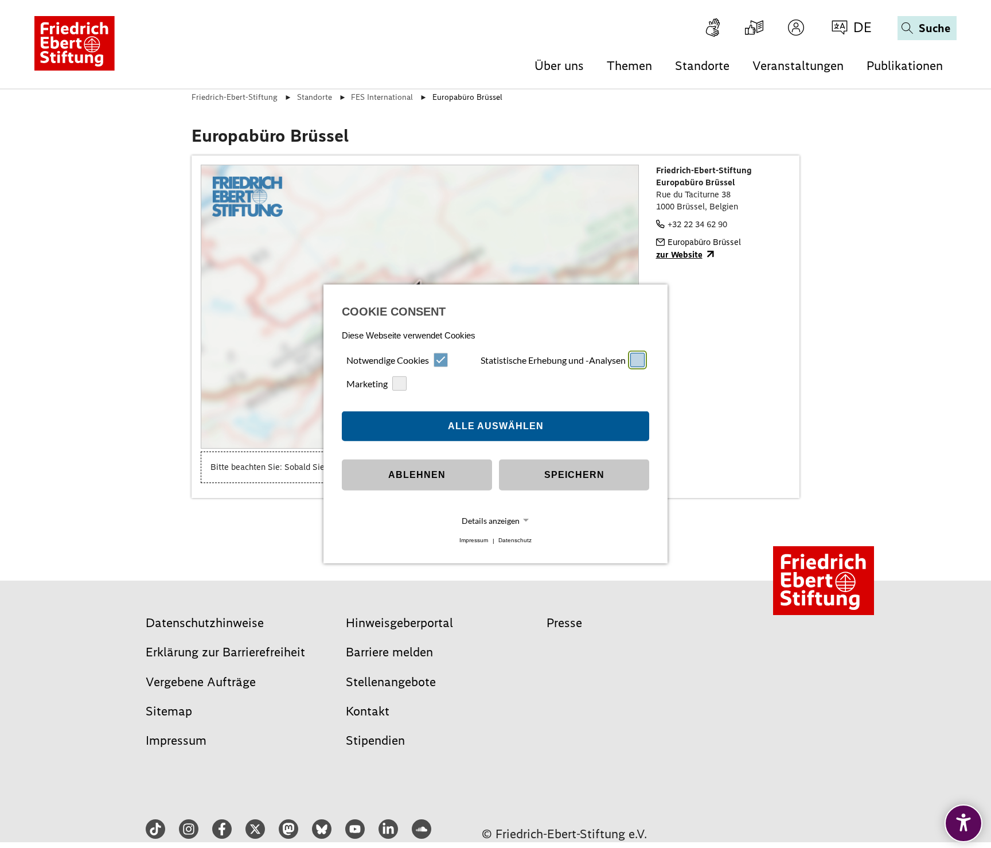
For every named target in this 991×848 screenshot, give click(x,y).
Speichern (574, 475)
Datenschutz (515, 541)
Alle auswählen (496, 426)
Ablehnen (417, 475)
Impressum (473, 541)
